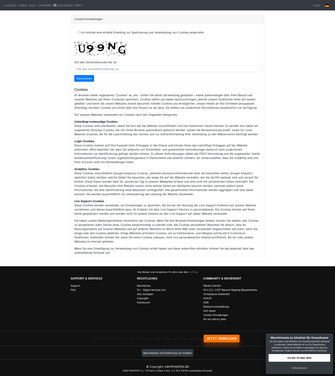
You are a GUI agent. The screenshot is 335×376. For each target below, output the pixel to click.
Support (75, 285)
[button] (327, 5)
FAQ (73, 289)
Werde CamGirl (212, 285)
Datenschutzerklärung (216, 306)
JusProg (193, 272)
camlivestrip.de (177, 366)
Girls (32, 5)
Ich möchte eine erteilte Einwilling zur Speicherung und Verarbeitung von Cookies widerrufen (142, 32)
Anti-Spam (209, 310)
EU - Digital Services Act (151, 289)
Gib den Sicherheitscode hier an (95, 62)
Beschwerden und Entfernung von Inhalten (167, 352)
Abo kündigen (145, 294)
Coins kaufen (64, 5)
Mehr (78, 5)
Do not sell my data (214, 319)
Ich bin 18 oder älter (299, 357)
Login (316, 5)
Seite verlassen (299, 367)
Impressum (143, 302)
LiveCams (10, 5)
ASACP (207, 298)
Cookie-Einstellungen (215, 314)
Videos (22, 5)
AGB (206, 302)
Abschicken (84, 78)
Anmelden (45, 5)
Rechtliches (144, 285)
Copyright (143, 298)
